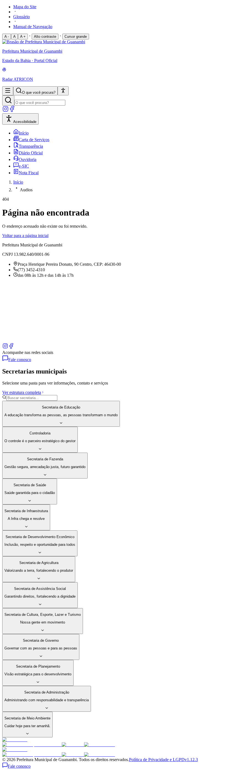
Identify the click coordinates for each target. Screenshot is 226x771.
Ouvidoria (27, 159)
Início (24, 133)
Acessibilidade (24, 122)
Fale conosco (19, 359)
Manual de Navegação (32, 26)
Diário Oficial (31, 153)
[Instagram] (5, 110)
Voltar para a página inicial (25, 235)
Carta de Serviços (34, 139)
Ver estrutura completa (21, 392)
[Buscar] (8, 100)
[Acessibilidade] (63, 90)
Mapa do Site (24, 6)
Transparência (31, 146)
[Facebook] (12, 110)
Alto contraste (45, 36)
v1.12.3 (191, 759)
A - (6, 36)
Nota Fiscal (29, 172)
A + (23, 36)
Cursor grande (75, 36)
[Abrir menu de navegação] (7, 90)
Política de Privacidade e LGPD (157, 759)
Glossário (21, 16)
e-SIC (24, 166)
